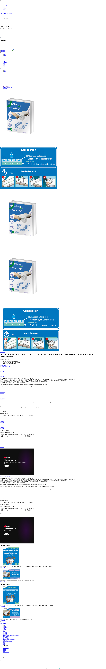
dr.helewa (4, 628)
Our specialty (5, 5)
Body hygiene (5, 637)
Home (4, 4)
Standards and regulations (7, 641)
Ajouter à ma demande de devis (5, 365)
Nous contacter (3, 623)
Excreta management (6, 636)
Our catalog (5, 633)
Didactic (4, 8)
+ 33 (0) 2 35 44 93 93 (4, 13)
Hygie (4, 631)
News (4, 7)
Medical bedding (6, 638)
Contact (4, 9)
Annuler (1, 45)
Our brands (5, 632)
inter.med (4, 629)
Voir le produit (2, 567)
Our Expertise (5, 634)
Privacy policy (5, 655)
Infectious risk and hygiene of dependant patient (11, 635)
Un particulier (2, 46)
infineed (4, 630)
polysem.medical (6, 627)
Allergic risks (5, 640)
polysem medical (6, 648)
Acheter (13, 365)
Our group (4, 626)
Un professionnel (3, 44)
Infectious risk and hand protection (9, 639)
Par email (11, 13)
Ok (59, 668)
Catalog (4, 6)
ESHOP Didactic (6, 652)
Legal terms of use (6, 654)
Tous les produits (6, 86)
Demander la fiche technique (5, 366)
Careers (4, 643)
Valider (5, 45)
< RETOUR (2, 352)
